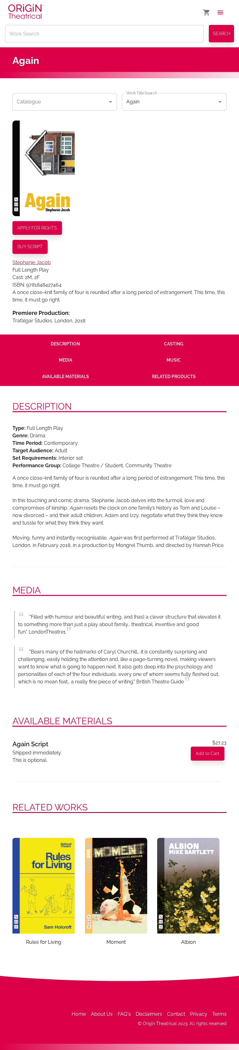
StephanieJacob (31, 262)
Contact (176, 1014)
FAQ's (124, 1014)
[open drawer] (220, 12)
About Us (102, 1014)
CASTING (173, 343)
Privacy (198, 1014)
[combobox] (60, 102)
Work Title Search (141, 93)
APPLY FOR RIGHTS (37, 228)
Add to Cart (207, 753)
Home (79, 1014)
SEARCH (221, 33)
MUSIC (173, 360)
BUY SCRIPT (30, 246)
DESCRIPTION (65, 343)
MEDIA (65, 360)
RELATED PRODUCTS (174, 376)
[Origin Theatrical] (26, 12)
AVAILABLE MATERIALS (65, 376)
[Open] (110, 101)
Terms (219, 1014)
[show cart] (206, 12)
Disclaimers (149, 1014)
